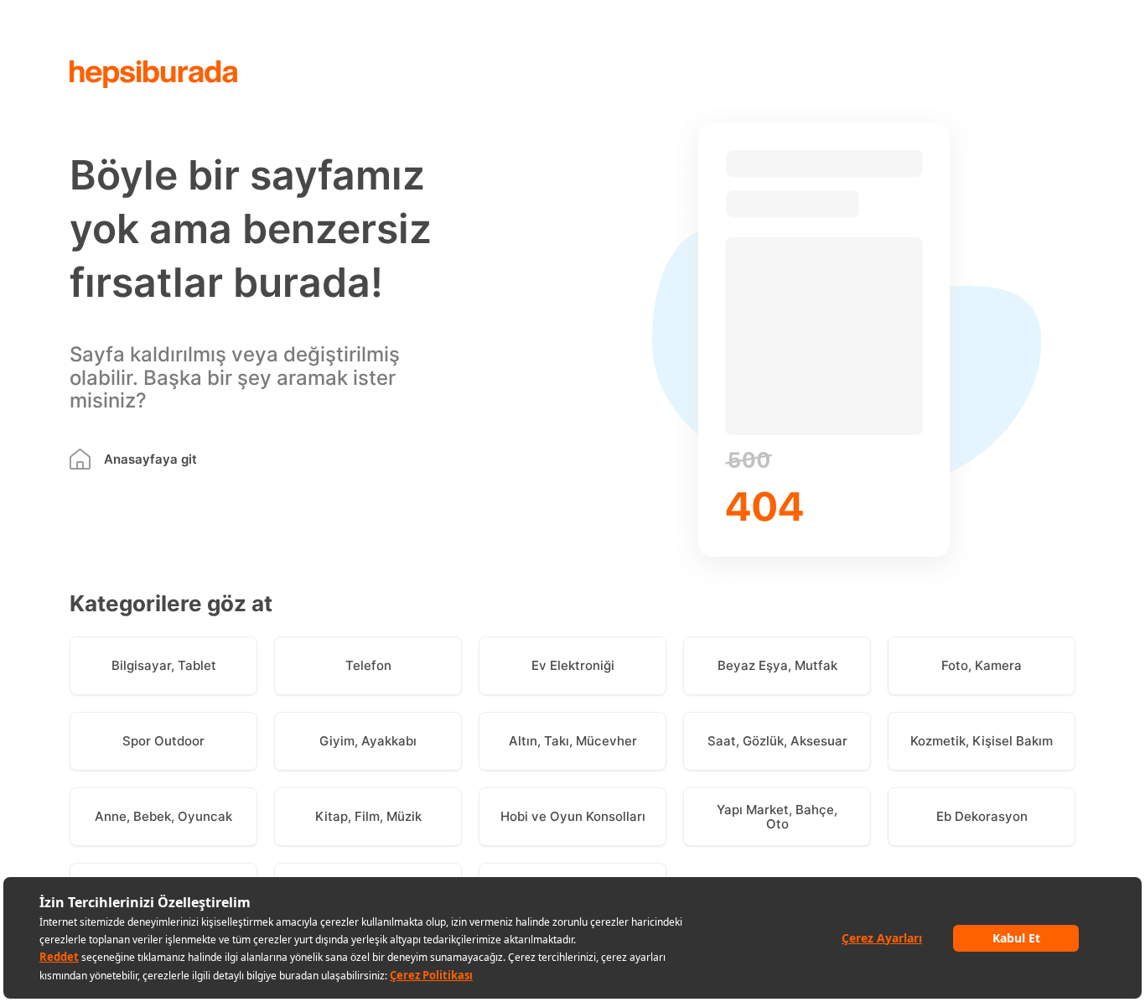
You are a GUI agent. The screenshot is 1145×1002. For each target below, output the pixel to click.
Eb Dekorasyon (982, 816)
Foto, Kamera (981, 665)
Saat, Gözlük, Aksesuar (777, 741)
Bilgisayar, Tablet (163, 665)
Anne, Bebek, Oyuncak (163, 816)
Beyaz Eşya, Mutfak (777, 665)
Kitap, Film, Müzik (368, 816)
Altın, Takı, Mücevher (573, 741)
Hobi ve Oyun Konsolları (572, 816)
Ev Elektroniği (572, 665)
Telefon (368, 665)
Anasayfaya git (150, 459)
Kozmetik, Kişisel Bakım (981, 741)
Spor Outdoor (163, 741)
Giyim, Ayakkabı (368, 741)
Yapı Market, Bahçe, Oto (777, 817)
